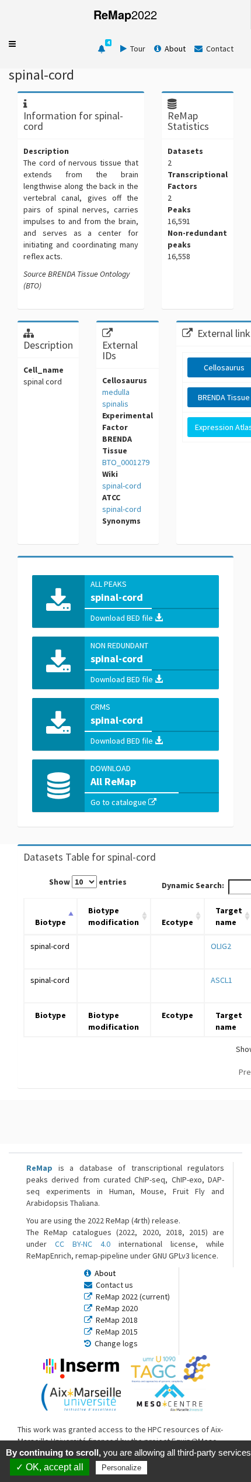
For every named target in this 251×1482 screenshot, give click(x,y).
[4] (101, 49)
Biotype (50, 922)
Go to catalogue (119, 802)
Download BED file (122, 618)
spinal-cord (49, 946)
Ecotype (177, 922)
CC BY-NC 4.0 (82, 1244)
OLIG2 (221, 946)
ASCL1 (221, 980)
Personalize (121, 1467)
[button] (12, 44)
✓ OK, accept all (49, 1467)
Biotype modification (113, 916)
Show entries (88, 881)
